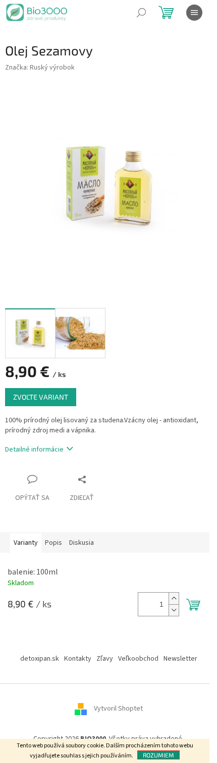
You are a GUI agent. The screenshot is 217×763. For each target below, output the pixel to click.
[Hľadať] (141, 13)
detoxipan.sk (39, 659)
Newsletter (180, 659)
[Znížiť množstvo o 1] (174, 610)
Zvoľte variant (40, 397)
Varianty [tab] (26, 543)
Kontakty (77, 659)
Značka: (40, 67)
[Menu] (194, 13)
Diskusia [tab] (81, 543)
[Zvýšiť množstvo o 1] (174, 598)
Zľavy (104, 659)
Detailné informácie (34, 449)
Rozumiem (158, 754)
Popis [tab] (53, 543)
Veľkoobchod (138, 659)
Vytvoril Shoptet (118, 709)
